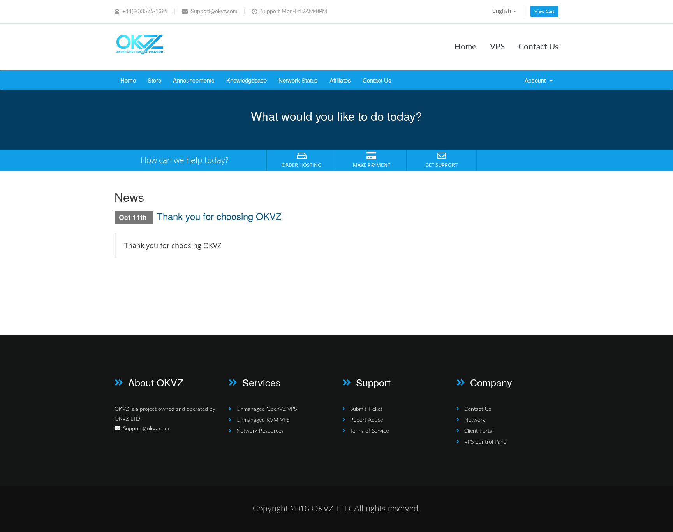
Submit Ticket (366, 409)
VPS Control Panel (485, 442)
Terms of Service (369, 431)
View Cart (544, 11)
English (502, 11)
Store (154, 80)
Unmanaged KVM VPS (262, 420)
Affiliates (340, 80)
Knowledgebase (246, 80)
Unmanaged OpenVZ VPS (266, 409)
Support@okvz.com (214, 11)
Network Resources (260, 431)
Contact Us (538, 47)
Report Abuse (366, 420)
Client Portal (478, 431)
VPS (497, 47)
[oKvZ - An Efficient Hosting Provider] (140, 46)
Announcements (194, 80)
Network (474, 420)
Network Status (298, 80)
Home (465, 47)
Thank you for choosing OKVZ (219, 216)
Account (537, 80)
